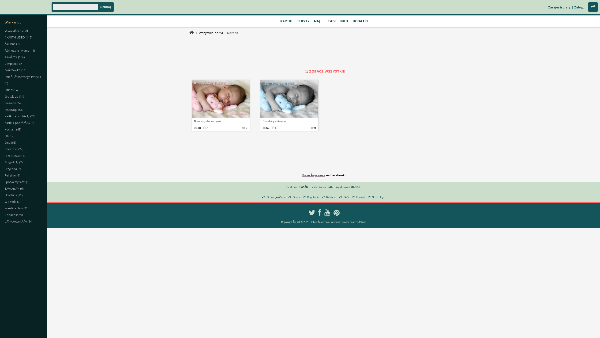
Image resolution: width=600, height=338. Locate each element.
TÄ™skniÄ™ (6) (14, 189)
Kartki (286, 21)
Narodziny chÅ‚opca (274, 121)
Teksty (303, 21)
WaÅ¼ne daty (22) (16, 208)
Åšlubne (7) (12, 44)
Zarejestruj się (559, 7)
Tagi (332, 21)
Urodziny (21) (13, 195)
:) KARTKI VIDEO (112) (18, 37)
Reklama (331, 197)
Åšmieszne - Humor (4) (20, 51)
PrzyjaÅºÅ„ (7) (13, 162)
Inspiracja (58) (14, 110)
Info (344, 21)
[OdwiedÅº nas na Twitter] (312, 212)
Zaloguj (579, 7)
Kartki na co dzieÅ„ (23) (20, 116)
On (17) (9, 136)
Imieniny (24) (13, 103)
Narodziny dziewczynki (207, 121)
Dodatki (360, 21)
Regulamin (313, 197)
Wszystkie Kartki (211, 33)
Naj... (318, 21)
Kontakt (360, 197)
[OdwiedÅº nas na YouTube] (327, 212)
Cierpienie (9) (13, 64)
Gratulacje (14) (14, 97)
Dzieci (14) (11, 90)
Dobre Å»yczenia (313, 175)
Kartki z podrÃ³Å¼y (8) (19, 123)
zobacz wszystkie (327, 71)
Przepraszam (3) (15, 156)
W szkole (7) (12, 202)
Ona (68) (10, 143)
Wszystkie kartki (16, 30)
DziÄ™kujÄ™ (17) (15, 70)
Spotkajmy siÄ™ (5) (17, 182)
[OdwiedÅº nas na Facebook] (319, 212)
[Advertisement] (324, 53)
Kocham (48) (13, 129)
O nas (296, 197)
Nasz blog (377, 197)
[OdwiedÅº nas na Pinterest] (336, 212)
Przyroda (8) (13, 169)
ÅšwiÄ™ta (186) (15, 57)
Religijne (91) (13, 175)
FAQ (346, 197)
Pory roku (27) (14, 149)
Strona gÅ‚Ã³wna (275, 197)
